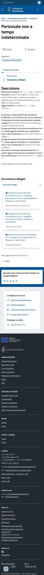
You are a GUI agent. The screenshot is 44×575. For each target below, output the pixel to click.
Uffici (3, 383)
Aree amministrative (9, 361)
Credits (13, 566)
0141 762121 (13, 463)
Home (3, 18)
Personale (33, 18)
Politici (3, 379)
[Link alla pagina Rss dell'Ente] (2, 551)
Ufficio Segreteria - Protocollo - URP (14, 474)
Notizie (4, 422)
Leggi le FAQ (6, 532)
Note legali (5, 522)
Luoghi (3, 438)
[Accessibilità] (6, 569)
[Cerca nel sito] (37, 10)
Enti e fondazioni (7, 368)
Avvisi (3, 426)
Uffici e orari (5, 477)
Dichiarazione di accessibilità (11, 526)
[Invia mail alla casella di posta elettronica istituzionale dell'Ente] (21, 466)
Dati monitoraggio (8, 563)
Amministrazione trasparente (17, 18)
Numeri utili (5, 481)
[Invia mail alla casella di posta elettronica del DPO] (18, 494)
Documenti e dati (7, 364)
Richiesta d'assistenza (9, 540)
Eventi (3, 442)
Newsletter (5, 555)
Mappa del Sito (30, 566)
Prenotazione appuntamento (12, 537)
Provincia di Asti (7, 511)
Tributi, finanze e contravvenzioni (13, 410)
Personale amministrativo (11, 375)
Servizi (26, 563)
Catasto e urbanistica (9, 402)
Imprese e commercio (9, 406)
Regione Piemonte (8, 3)
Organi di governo (8, 372)
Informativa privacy (8, 518)
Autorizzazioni (6, 399)
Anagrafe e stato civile (9, 395)
